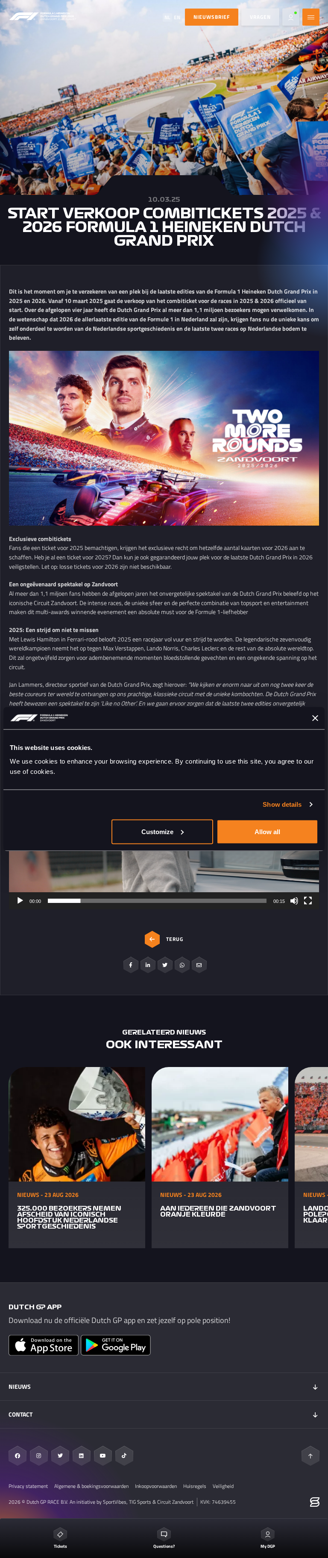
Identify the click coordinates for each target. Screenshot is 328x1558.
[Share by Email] (199, 964)
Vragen (260, 17)
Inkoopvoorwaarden (156, 1486)
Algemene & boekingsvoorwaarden (91, 1486)
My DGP (268, 1546)
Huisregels (194, 1486)
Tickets (60, 1546)
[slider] (157, 901)
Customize (157, 831)
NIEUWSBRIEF (211, 17)
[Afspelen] (20, 901)
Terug (174, 939)
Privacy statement (28, 1486)
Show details (282, 804)
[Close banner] (315, 718)
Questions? (164, 1546)
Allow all (267, 831)
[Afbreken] (294, 901)
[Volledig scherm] (308, 901)
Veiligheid (223, 1486)
